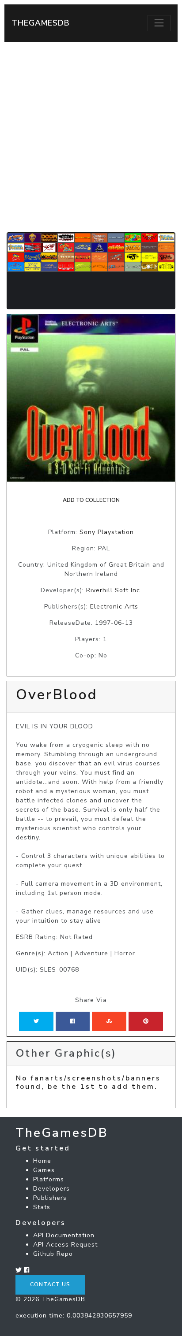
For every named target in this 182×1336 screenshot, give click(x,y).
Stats (41, 1207)
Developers (51, 1188)
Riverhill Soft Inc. (114, 590)
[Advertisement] (91, 137)
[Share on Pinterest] (146, 1021)
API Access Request (65, 1244)
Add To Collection (91, 500)
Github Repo (53, 1254)
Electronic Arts (114, 606)
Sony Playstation (107, 532)
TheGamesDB (40, 23)
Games (44, 1170)
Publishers (50, 1198)
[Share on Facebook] (73, 1021)
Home (42, 1161)
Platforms (48, 1179)
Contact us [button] (50, 1284)
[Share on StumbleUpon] (109, 1021)
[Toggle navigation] (159, 23)
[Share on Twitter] (36, 1021)
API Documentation (64, 1235)
